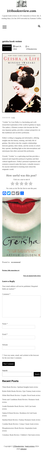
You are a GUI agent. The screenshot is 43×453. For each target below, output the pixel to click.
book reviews (30, 446)
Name (5, 324)
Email (5, 334)
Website (5, 345)
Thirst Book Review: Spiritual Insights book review (20, 387)
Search (4, 370)
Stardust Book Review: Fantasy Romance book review (21, 420)
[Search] (39, 26)
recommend (7, 46)
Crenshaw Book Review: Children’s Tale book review (21, 435)
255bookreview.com (21, 11)
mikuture (23, 449)
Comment (6, 294)
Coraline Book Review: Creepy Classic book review (20, 424)
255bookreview (31, 49)
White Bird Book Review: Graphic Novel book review (21, 395)
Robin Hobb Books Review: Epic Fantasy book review (21, 391)
